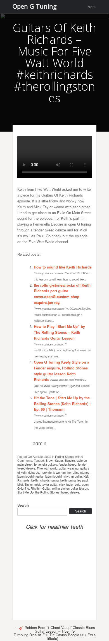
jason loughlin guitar (30, 476)
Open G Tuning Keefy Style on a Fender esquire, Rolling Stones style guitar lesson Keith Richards (61, 370)
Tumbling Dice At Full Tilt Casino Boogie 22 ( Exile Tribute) (55, 636)
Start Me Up (25, 492)
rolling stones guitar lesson (70, 488)
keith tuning (68, 480)
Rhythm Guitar (40, 488)
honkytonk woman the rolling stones (65, 472)
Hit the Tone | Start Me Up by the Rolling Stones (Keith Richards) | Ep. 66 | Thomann (62, 403)
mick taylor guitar (45, 484)
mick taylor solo (69, 484)
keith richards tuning (45, 480)
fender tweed (67, 464)
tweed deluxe (70, 492)
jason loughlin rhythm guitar (63, 476)
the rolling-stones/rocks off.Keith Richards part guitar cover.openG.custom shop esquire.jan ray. (62, 293)
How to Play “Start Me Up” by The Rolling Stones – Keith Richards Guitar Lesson (59, 332)
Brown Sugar (54, 460)
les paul (82, 480)
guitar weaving (69, 468)
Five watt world (47, 468)
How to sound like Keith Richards (63, 267)
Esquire (70, 460)
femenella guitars (45, 464)
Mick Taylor (25, 484)
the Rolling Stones (47, 492)
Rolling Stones (64, 456)
